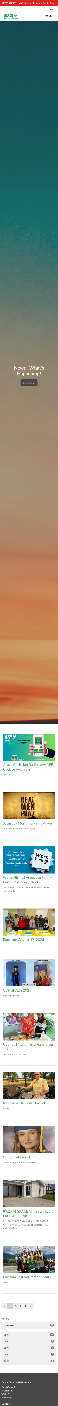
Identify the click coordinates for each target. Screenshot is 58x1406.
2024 (28, 1341)
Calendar (29, 383)
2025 (28, 1334)
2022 (28, 1354)
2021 (28, 1361)
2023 (28, 1348)
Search (52, 9)
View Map (6, 1397)
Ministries (28, 1325)
